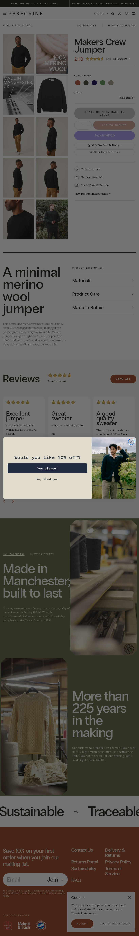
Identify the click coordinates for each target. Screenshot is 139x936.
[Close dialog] (131, 442)
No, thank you (47, 479)
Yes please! (47, 468)
